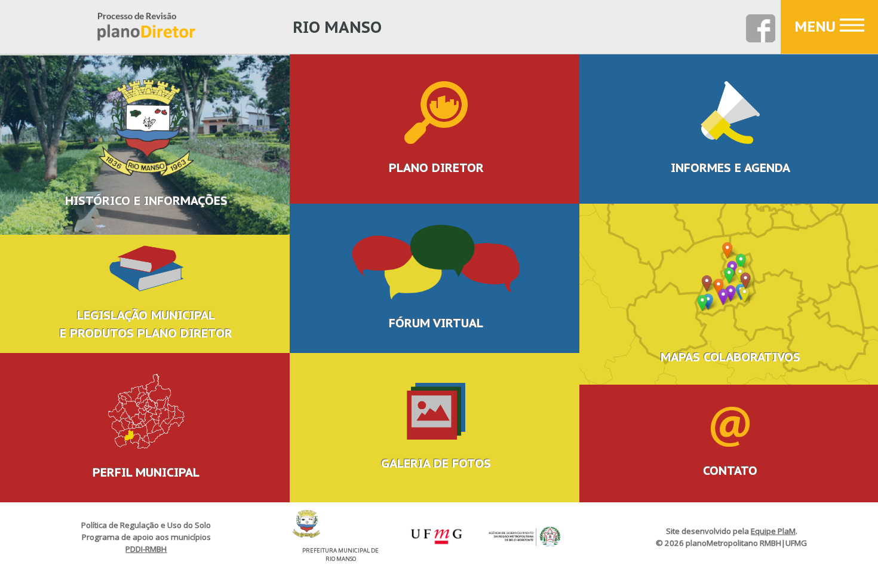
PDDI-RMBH (146, 549)
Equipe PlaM (773, 531)
